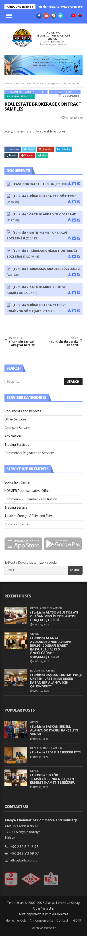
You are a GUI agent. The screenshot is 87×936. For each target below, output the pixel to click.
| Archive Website (43, 928)
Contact (62, 920)
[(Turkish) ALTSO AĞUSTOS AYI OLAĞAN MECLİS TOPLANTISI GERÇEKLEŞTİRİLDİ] (15, 615)
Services (19, 83)
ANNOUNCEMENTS (20, 7)
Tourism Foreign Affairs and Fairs (28, 516)
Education (37, 670)
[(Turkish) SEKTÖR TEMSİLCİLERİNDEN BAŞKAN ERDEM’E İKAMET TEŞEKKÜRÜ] (15, 778)
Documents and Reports (26, 92)
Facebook (14, 149)
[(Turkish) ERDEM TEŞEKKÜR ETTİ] (15, 755)
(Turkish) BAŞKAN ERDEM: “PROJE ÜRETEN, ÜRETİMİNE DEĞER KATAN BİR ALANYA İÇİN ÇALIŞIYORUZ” (56, 680)
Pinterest (28, 155)
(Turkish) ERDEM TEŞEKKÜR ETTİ (55, 752)
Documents (71, 96)
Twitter (30, 149)
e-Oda (21, 920)
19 (66, 118)
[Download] (69, 184)
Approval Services (17, 428)
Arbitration (12, 436)
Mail (44, 155)
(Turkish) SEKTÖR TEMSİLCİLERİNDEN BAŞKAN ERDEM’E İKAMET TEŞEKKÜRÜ (52, 779)
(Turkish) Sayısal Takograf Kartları (22, 341)
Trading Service (19, 96)
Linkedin (65, 149)
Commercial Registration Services (29, 453)
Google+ (48, 149)
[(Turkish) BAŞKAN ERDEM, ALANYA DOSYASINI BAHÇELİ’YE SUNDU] (15, 729)
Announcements (41, 920)
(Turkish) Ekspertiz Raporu (63, 341)
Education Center (17, 483)
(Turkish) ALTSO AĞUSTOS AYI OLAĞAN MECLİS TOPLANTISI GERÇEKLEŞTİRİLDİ (54, 616)
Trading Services (16, 445)
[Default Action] (78, 184)
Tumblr (13, 155)
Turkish (62, 131)
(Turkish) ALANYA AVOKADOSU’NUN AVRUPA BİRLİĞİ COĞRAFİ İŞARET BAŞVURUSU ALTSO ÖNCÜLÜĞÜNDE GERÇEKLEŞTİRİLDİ (50, 647)
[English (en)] (80, 16)
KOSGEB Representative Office (27, 491)
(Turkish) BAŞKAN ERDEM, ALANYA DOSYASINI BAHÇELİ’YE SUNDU (54, 730)
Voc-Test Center (17, 524)
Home (8, 83)
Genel (34, 608)
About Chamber (51, 608)
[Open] (74, 184)
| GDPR (76, 920)
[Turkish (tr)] (73, 16)
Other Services (15, 419)
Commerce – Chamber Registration (30, 499)
